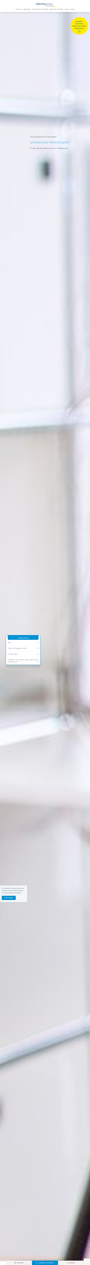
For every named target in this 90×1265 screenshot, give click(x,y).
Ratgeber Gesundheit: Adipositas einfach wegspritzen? (23, 661)
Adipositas (27, 9)
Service (67, 9)
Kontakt (20, 1263)
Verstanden (8, 898)
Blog (73, 9)
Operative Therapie (56, 9)
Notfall (71, 1262)
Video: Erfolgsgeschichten (17, 648)
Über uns (18, 9)
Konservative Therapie (40, 9)
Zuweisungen (13, 654)
